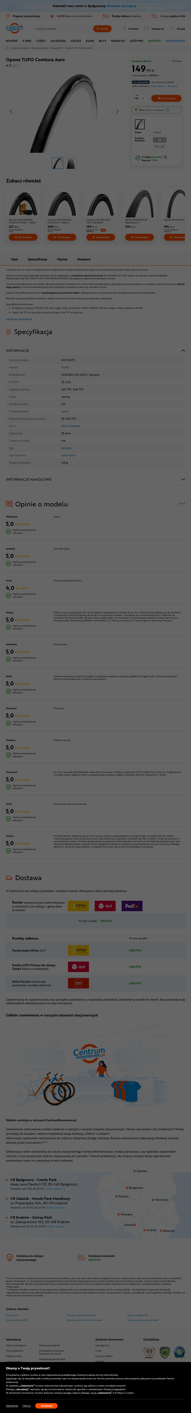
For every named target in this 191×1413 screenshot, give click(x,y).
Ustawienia (12, 1405)
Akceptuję (46, 1405)
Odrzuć (27, 1405)
